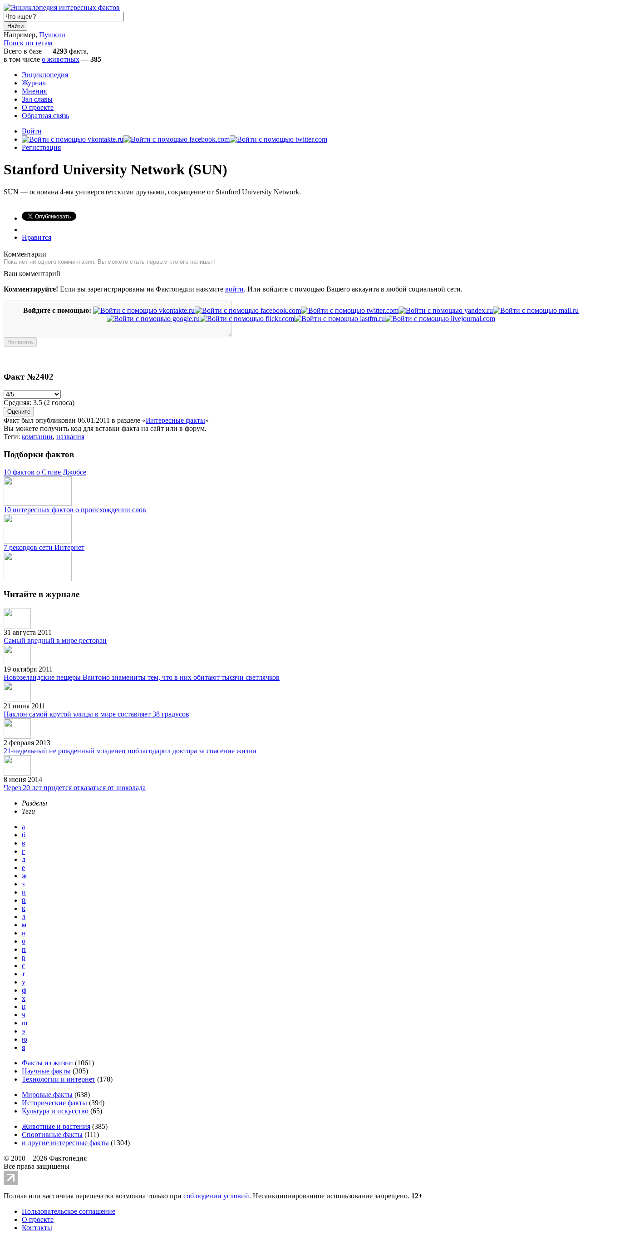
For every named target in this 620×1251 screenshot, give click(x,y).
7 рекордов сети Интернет (44, 547)
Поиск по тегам (28, 43)
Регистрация (41, 147)
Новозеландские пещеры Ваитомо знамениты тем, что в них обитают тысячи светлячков (142, 677)
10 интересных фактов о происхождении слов (75, 510)
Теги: (13, 436)
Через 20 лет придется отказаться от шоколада (75, 787)
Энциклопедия (45, 75)
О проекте (38, 107)
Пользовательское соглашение (68, 1211)
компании (37, 436)
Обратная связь (45, 115)
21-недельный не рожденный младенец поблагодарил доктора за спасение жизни (130, 751)
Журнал (34, 83)
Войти (32, 131)
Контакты (37, 1227)
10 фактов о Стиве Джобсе (45, 472)
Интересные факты (175, 420)
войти (234, 289)
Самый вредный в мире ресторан (55, 640)
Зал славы (37, 99)
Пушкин (52, 35)
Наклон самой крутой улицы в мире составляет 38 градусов (96, 714)
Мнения (34, 91)
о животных (60, 59)
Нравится (36, 237)
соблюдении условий (216, 1196)
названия (70, 436)
